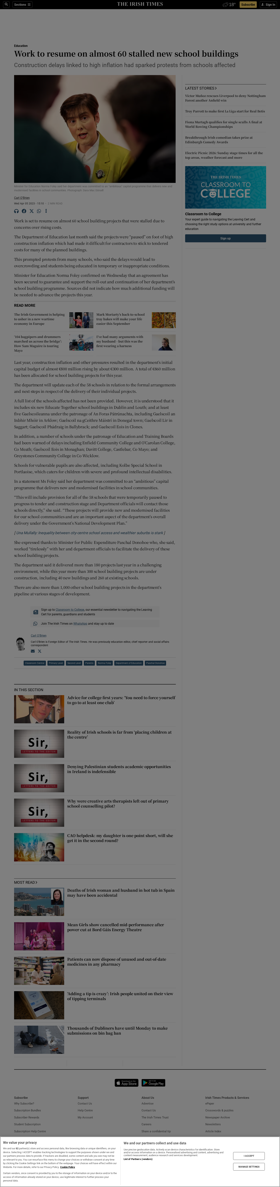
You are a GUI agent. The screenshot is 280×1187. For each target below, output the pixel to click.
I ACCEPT (249, 1156)
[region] (140, 1162)
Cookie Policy (67, 1167)
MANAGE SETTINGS (248, 1166)
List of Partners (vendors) (138, 1159)
